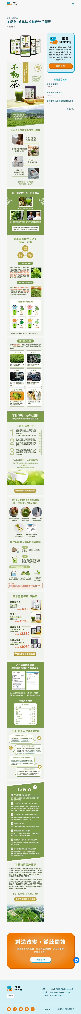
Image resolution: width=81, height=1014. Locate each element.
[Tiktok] (33, 1009)
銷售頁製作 (11, 26)
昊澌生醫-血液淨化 (54, 92)
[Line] (21, 1009)
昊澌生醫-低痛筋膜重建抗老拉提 (60, 101)
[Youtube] (27, 1009)
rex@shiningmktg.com (60, 992)
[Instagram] (15, 1009)
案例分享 (15, 18)
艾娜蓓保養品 (52, 84)
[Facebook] (9, 1009)
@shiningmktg (56, 995)
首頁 (8, 18)
